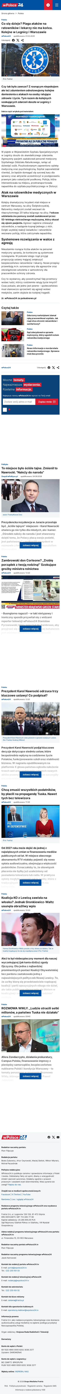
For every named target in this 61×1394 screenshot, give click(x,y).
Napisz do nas (14, 1184)
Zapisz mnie (45, 401)
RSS (6, 1386)
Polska (21, 13)
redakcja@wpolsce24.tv (18, 1280)
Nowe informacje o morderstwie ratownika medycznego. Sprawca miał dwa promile (43, 351)
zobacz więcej (30, 545)
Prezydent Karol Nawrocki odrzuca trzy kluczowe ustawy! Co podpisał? (29, 693)
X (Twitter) (16, 1194)
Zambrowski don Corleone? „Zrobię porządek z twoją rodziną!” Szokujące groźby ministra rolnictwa (28, 565)
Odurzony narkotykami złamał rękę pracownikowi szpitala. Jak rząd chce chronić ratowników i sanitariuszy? (42, 319)
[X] (17, 40)
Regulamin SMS (50, 1386)
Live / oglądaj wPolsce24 (22, 1199)
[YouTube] (58, 1137)
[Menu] (56, 5)
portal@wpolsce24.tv (17, 1268)
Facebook (5, 1194)
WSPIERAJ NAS (22, 1371)
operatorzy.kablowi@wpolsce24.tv (23, 1310)
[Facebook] (13, 40)
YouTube (26, 1194)
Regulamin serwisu (35, 1386)
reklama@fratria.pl (16, 1300)
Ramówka (5, 1199)
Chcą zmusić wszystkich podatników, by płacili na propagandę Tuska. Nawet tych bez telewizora (29, 794)
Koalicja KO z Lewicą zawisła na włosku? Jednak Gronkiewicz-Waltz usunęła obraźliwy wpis (27, 902)
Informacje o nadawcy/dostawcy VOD (30, 1390)
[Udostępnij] (22, 40)
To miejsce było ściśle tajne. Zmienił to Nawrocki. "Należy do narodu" (29, 470)
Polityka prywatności (17, 1386)
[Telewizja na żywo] (48, 5)
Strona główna (7, 13)
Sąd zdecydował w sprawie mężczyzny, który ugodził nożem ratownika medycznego (43, 335)
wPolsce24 (6, 36)
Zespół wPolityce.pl (9, 476)
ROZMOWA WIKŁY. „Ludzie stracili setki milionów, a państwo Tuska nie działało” (30, 1010)
